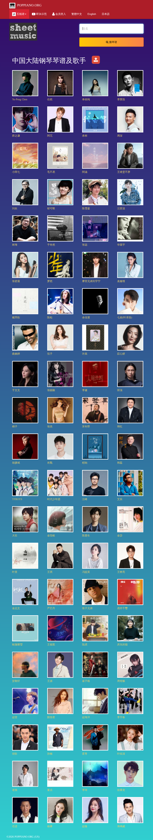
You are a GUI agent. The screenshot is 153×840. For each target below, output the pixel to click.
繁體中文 (76, 13)
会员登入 (60, 13)
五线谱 (20, 13)
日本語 (106, 13)
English (92, 13)
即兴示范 (41, 13)
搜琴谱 (112, 42)
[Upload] (95, 60)
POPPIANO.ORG (28, 5)
